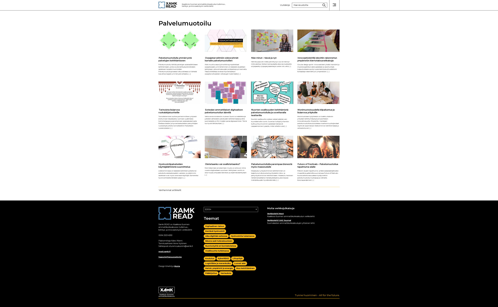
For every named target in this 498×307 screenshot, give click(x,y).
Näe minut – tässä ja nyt (263, 58)
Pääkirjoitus (211, 273)
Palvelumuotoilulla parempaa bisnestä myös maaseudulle (271, 165)
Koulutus (209, 258)
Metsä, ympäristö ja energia (219, 268)
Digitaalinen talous (214, 226)
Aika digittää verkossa (216, 236)
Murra (177, 266)
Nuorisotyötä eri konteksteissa (220, 246)
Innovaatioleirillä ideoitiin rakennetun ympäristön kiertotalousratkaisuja (317, 59)
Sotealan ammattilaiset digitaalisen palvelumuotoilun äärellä (224, 111)
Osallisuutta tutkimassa (217, 251)
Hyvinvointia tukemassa (242, 236)
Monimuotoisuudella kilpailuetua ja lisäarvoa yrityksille (316, 111)
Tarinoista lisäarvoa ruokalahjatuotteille (169, 111)
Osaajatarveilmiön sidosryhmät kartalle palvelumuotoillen (221, 59)
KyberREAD (223, 258)
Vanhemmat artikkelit (170, 190)
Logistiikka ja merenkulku (218, 263)
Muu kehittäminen (245, 268)
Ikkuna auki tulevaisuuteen (218, 241)
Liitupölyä (237, 258)
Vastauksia (226, 273)
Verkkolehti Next (275, 214)
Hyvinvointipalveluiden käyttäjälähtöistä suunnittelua (174, 165)
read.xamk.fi (164, 251)
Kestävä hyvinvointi (214, 231)
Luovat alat (239, 263)
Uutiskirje (285, 5)
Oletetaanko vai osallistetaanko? (222, 164)
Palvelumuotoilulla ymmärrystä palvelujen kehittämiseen (175, 59)
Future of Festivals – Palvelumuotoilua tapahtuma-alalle (317, 165)
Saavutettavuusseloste (170, 257)
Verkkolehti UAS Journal (279, 220)
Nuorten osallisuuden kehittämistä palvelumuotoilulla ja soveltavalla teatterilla (269, 113)
